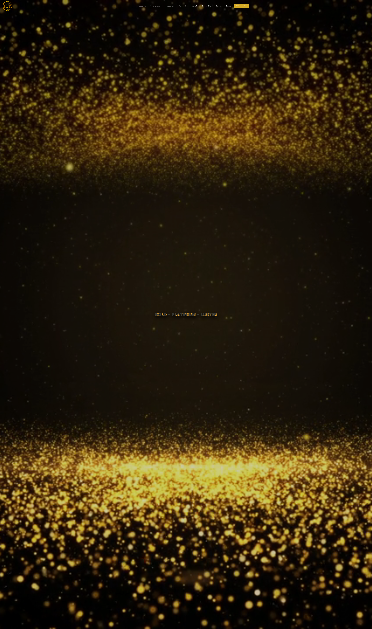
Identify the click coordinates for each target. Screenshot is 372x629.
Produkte (170, 6)
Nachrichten (207, 6)
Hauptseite (142, 6)
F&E (180, 6)
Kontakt (219, 6)
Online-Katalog (241, 6)
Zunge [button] (228, 6)
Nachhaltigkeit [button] (191, 6)
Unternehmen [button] (155, 6)
